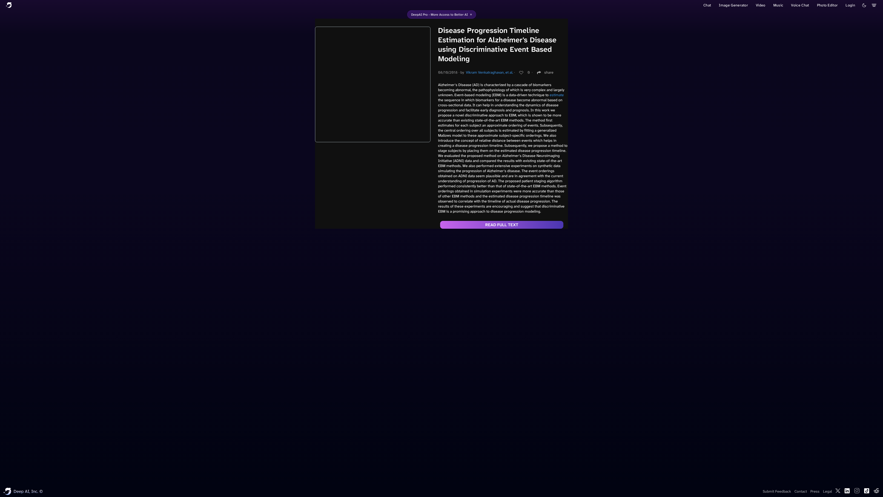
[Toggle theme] (864, 5)
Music (778, 5)
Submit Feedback (777, 491)
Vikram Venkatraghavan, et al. (489, 72)
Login (850, 5)
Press (815, 491)
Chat (707, 5)
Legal (827, 491)
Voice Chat (800, 5)
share (548, 72)
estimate (557, 94)
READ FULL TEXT (501, 225)
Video (760, 5)
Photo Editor (827, 5)
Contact (800, 491)
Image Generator (733, 5)
